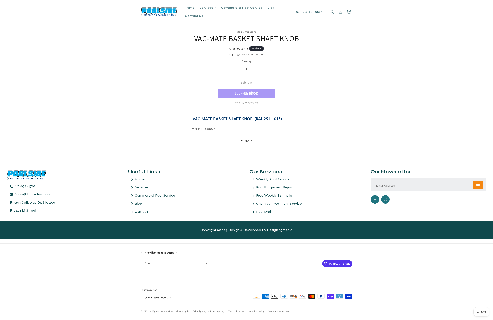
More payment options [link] (246, 102)
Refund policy (200, 311)
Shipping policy (256, 311)
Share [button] (248, 141)
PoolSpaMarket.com (158, 311)
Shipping (234, 54)
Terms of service (236, 311)
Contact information (278, 311)
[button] (208, 8)
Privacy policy (217, 311)
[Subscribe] (205, 263)
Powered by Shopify (179, 311)
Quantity (246, 61)
